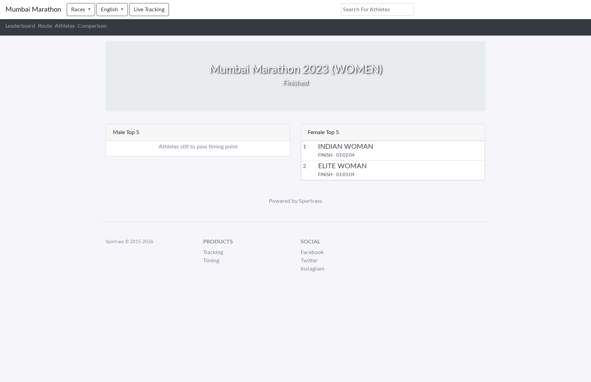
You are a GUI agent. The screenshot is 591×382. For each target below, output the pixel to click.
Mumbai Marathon (33, 9)
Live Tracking (149, 9)
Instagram (312, 269)
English (110, 9)
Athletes (65, 26)
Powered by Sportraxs (295, 201)
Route (45, 26)
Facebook (312, 252)
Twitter (309, 260)
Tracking (213, 252)
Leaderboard (20, 26)
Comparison (92, 26)
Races (79, 9)
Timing (211, 260)
